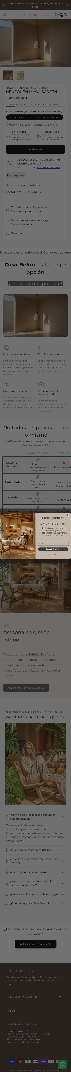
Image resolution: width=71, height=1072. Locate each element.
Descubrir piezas (53, 549)
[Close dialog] (68, 515)
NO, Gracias (53, 554)
